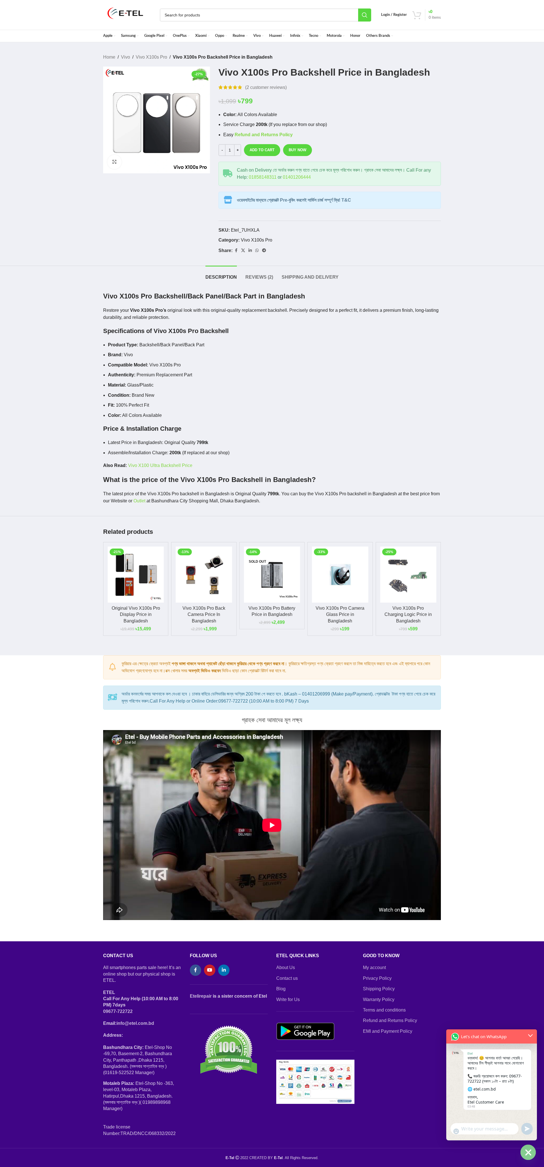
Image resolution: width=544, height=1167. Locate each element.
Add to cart (262, 150)
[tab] (221, 274)
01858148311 (263, 177)
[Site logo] (125, 14)
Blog (281, 988)
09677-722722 (118, 1011)
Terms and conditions (384, 1010)
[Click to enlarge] (114, 162)
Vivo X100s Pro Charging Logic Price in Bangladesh (408, 614)
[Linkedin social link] (250, 250)
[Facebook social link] (236, 250)
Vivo (125, 57)
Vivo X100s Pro (151, 57)
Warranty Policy (378, 999)
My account (374, 967)
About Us (285, 967)
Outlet (139, 500)
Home (109, 57)
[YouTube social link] (209, 970)
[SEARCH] (364, 15)
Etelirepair (201, 996)
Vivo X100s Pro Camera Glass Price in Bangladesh (340, 614)
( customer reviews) (266, 87)
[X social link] (243, 250)
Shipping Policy (379, 988)
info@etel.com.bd (135, 1023)
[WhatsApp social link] (257, 250)
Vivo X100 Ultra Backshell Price (160, 465)
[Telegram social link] (264, 250)
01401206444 (297, 177)
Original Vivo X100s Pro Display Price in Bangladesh (136, 614)
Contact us (287, 978)
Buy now (297, 150)
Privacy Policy (377, 978)
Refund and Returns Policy (390, 1020)
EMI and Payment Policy (387, 1031)
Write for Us (288, 999)
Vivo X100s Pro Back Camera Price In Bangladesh (203, 614)
